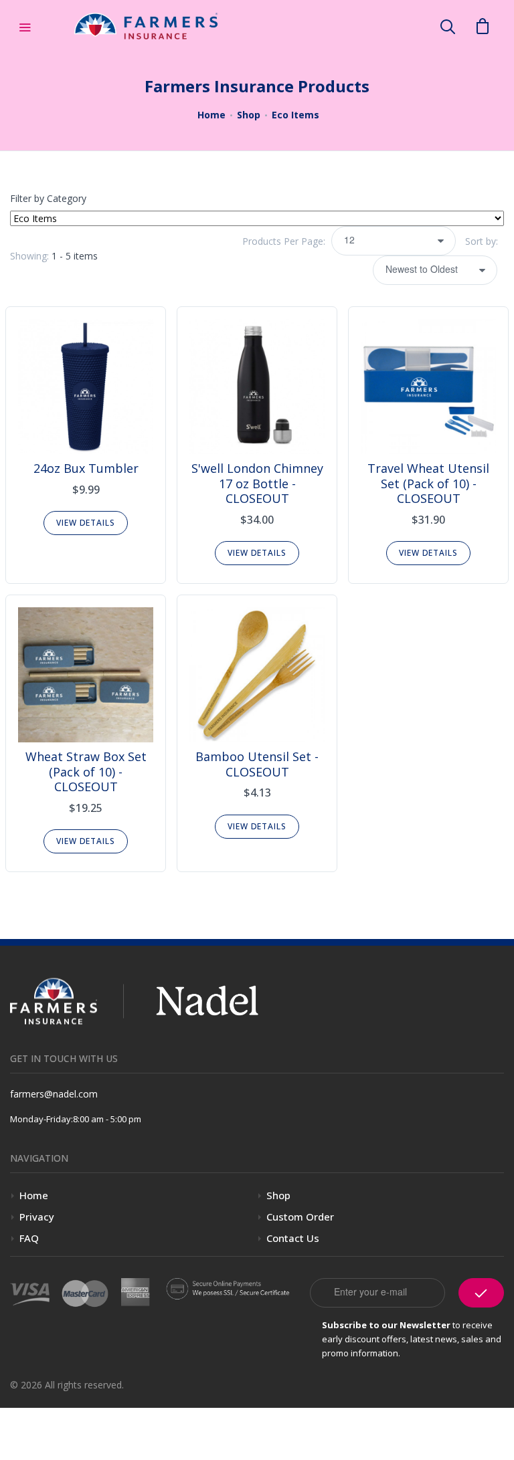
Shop (248, 114)
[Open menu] (25, 26)
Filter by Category (48, 198)
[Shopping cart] (482, 25)
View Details (85, 522)
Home (211, 114)
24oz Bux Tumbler (86, 468)
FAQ (29, 1238)
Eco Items (295, 114)
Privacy (36, 1216)
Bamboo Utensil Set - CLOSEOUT (257, 764)
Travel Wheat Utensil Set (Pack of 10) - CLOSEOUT (428, 483)
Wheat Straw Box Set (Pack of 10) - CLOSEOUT (86, 771)
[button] (447, 26)
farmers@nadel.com (54, 1093)
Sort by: (483, 241)
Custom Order (300, 1216)
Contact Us (292, 1238)
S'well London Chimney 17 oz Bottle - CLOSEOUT (257, 483)
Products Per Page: (283, 241)
